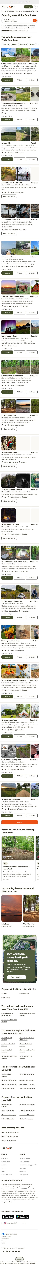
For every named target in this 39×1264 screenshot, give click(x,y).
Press (3, 1171)
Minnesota (19, 11)
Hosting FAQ (24, 1174)
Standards (23, 1171)
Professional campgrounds (28, 1165)
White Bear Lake (27, 11)
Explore (3, 11)
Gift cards (4, 1158)
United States (11, 11)
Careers (3, 1168)
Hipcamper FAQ (6, 1174)
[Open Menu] (35, 6)
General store (5, 1162)
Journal (3, 1165)
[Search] (35, 20)
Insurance (23, 1168)
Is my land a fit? (24, 1162)
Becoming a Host (25, 1158)
